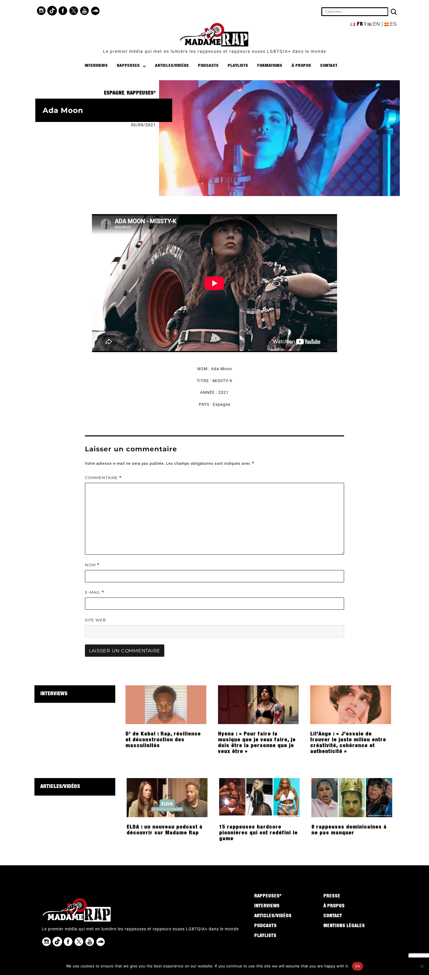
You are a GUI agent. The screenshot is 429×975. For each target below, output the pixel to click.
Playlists (238, 66)
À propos (301, 66)
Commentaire (103, 477)
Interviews (96, 66)
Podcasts (208, 66)
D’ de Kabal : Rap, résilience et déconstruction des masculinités (163, 740)
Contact (328, 66)
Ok (357, 966)
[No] (422, 966)
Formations (269, 66)
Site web (95, 620)
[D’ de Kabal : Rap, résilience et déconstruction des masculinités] (165, 704)
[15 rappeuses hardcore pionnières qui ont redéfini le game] (259, 797)
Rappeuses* (141, 93)
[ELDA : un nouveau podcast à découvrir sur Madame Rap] (167, 797)
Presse (331, 896)
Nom (92, 564)
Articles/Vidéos (172, 66)
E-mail (94, 592)
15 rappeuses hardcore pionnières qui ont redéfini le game (258, 833)
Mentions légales (344, 926)
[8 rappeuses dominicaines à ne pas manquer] (351, 797)
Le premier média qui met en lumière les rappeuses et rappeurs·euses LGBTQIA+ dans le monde (214, 51)
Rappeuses (128, 66)
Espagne (114, 93)
